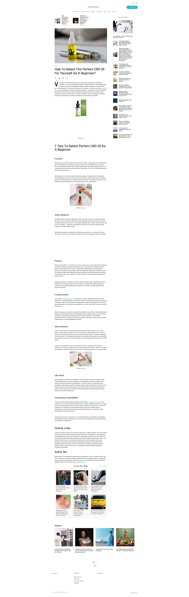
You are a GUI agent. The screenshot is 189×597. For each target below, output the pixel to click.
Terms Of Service (78, 581)
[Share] (55, 78)
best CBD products (80, 462)
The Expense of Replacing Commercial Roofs (125, 129)
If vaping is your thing (95, 402)
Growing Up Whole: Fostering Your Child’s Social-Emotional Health (125, 86)
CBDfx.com (81, 138)
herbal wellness (67, 298)
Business (93, 11)
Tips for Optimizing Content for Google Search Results (124, 123)
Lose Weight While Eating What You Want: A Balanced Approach (125, 550)
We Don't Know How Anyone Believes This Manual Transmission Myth (80, 488)
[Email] (67, 78)
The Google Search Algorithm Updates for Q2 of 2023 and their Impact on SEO (125, 43)
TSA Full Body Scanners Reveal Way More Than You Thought (63, 488)
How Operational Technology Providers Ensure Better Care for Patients (65, 19)
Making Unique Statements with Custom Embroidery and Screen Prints (125, 93)
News (105, 11)
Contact (83, 11)
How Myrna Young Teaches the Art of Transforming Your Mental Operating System (84, 19)
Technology (99, 11)
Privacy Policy (76, 11)
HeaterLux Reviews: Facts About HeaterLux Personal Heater (125, 73)
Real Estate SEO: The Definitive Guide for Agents (125, 80)
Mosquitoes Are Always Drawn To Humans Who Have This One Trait (62, 513)
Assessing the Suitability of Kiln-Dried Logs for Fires (125, 116)
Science (114, 11)
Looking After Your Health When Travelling (104, 550)
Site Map (76, 583)
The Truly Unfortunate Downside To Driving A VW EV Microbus (98, 512)
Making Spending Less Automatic (125, 100)
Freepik (83, 207)
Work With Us (77, 577)
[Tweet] (59, 78)
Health (109, 11)
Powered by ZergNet (102, 466)
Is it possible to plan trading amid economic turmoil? (123, 37)
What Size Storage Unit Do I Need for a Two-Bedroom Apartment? (125, 136)
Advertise (76, 579)
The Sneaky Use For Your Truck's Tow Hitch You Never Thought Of (97, 488)
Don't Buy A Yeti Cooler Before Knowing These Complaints (79, 513)
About (88, 11)
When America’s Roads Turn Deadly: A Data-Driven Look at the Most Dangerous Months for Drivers (126, 108)
